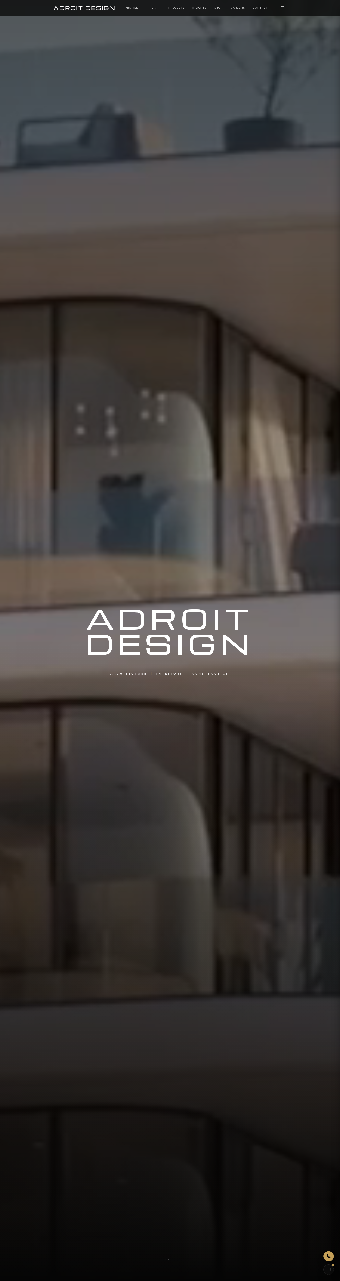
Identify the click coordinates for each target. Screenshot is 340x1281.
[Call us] (328, 1256)
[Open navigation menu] (282, 8)
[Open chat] (328, 1269)
